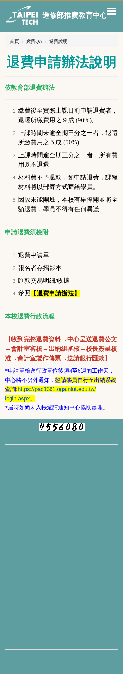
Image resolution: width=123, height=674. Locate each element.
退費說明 (58, 41)
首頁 (14, 41)
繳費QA (34, 41)
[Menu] (111, 11)
